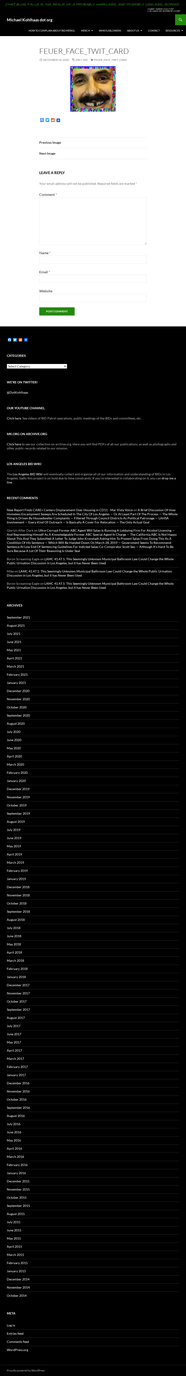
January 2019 (16, 879)
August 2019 (16, 822)
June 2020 (14, 740)
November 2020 (18, 699)
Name (45, 253)
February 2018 (17, 969)
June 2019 (14, 838)
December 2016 (18, 1083)
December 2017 (18, 985)
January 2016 (16, 1173)
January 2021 (16, 683)
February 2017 (17, 1067)
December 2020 (18, 691)
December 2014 (18, 1279)
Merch (85, 30)
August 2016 (16, 1116)
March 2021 (15, 666)
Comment (48, 194)
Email (44, 272)
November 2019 (18, 797)
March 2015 (15, 1255)
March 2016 (15, 1157)
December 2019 (18, 789)
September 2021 (18, 617)
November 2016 (18, 1091)
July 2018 (13, 928)
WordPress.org (17, 1350)
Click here (14, 418)
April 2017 (14, 1050)
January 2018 (16, 977)
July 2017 (13, 1026)
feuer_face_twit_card (110, 60)
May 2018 (14, 944)
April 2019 (14, 854)
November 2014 (18, 1287)
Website (45, 291)
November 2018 (18, 895)
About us (133, 30)
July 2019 (13, 830)
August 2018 (16, 920)
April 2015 (14, 1246)
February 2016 (17, 1165)
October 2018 (17, 903)
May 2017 (14, 1042)
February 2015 (17, 1263)
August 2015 (16, 1214)
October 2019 (17, 805)
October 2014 (17, 1295)
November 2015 (18, 1189)
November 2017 (18, 993)
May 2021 (14, 650)
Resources (173, 30)
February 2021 (17, 674)
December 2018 (18, 887)
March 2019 (15, 862)
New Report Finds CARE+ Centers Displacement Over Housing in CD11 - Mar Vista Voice (70, 510)
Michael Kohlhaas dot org (29, 19)
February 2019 (17, 871)
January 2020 (16, 781)
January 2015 (16, 1271)
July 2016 (13, 1124)
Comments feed (18, 1342)
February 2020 (17, 772)
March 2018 (15, 960)
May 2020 (14, 748)
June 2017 (14, 1034)
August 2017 (16, 1018)
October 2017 (17, 1001)
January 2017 (16, 1075)
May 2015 (14, 1238)
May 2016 (14, 1140)
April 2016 (14, 1148)
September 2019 (18, 813)
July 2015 (13, 1222)
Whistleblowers (110, 30)
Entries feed (15, 1333)
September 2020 (18, 715)
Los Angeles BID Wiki (28, 474)
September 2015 (18, 1206)
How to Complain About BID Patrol (52, 30)
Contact (154, 30)
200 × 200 (82, 60)
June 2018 (14, 936)
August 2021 (16, 625)
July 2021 (13, 634)
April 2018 (14, 952)
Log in (11, 1325)
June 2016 (14, 1132)
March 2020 (15, 764)
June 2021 (14, 642)
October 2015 (17, 1197)
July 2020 (13, 732)
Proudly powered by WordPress (26, 1370)
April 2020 (14, 756)
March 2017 (15, 1058)
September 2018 (18, 911)
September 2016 (18, 1108)
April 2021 (14, 658)
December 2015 (18, 1181)
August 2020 (16, 723)
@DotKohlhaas (17, 392)
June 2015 (14, 1230)
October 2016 (17, 1099)
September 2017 (18, 1009)
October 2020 (17, 707)
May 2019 (14, 846)
